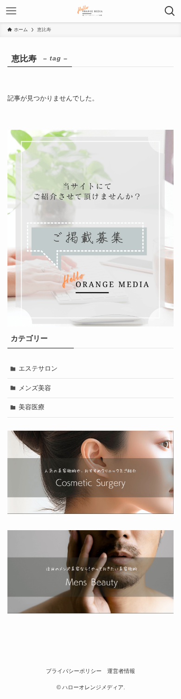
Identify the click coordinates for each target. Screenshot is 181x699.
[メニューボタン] (11, 11)
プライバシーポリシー (74, 671)
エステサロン (38, 368)
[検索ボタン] (170, 11)
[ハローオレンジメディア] (90, 11)
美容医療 (32, 407)
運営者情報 (121, 671)
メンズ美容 (35, 388)
